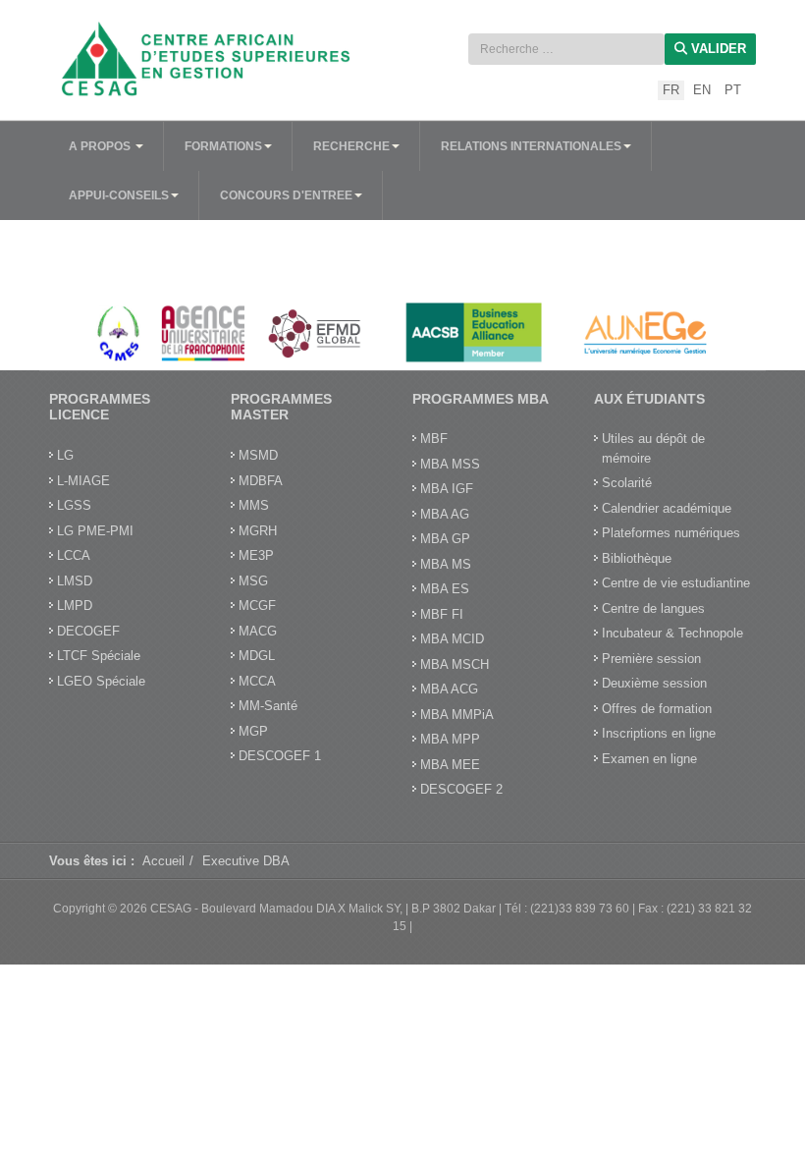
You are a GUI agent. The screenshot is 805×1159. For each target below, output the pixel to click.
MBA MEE (450, 764)
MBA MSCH (454, 664)
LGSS (74, 505)
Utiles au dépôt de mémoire (653, 448)
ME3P (256, 555)
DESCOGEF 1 (280, 755)
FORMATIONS (223, 146)
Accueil (163, 861)
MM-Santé (268, 705)
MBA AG (444, 514)
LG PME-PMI (95, 531)
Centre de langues (653, 608)
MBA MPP (450, 739)
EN (702, 90)
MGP (253, 731)
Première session (651, 658)
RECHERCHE (351, 146)
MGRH (258, 531)
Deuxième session (654, 683)
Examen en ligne (649, 758)
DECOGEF (88, 631)
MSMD (258, 455)
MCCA (257, 681)
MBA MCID (452, 639)
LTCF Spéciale (98, 655)
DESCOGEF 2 (461, 789)
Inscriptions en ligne (659, 733)
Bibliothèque (636, 558)
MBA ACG (449, 689)
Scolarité (627, 482)
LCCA (73, 555)
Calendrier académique (666, 508)
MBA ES (444, 588)
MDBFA (261, 480)
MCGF (257, 605)
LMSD (74, 581)
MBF (434, 438)
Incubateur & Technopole (672, 633)
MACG (258, 631)
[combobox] (566, 49)
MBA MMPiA (457, 714)
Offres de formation (657, 708)
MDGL (257, 655)
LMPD (74, 605)
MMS (254, 505)
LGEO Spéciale (101, 681)
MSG (253, 581)
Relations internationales (531, 146)
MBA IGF (446, 488)
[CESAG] (216, 59)
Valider (716, 48)
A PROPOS (101, 146)
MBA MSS (450, 464)
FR (671, 90)
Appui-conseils (119, 195)
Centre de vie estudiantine (676, 583)
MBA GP (445, 538)
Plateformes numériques (671, 532)
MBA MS (445, 564)
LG (65, 455)
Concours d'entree (286, 195)
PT (732, 90)
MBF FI (441, 614)
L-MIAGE (83, 480)
